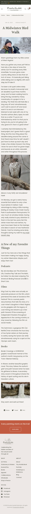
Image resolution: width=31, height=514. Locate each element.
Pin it (23, 410)
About (18, 462)
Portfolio (19, 467)
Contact (19, 477)
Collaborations (6, 475)
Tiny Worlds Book (21, 464)
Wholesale (4, 478)
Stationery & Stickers (7, 464)
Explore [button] (15, 429)
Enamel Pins (5, 467)
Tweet (16, 410)
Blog (17, 475)
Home (3, 15)
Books (3, 470)
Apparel (3, 472)
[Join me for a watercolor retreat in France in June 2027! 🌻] (15, 2)
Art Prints (4, 462)
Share (7, 410)
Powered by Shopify (18, 507)
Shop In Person (6, 480)
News (8, 15)
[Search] (25, 9)
